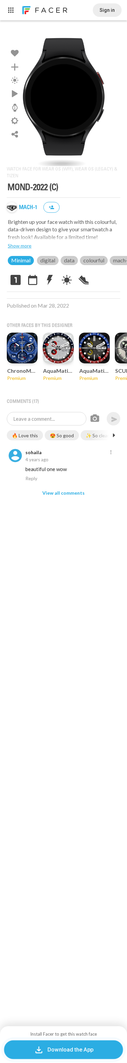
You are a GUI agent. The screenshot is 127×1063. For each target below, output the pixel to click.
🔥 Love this (25, 435)
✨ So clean (98, 435)
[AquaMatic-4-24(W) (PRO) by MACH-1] (58, 348)
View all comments (63, 493)
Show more (19, 246)
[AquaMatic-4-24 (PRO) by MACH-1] (94, 348)
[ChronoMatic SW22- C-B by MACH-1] (22, 348)
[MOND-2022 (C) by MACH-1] (63, 96)
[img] (12, 207)
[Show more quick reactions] (114, 435)
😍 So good (62, 435)
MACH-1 (29, 207)
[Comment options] (111, 452)
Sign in (107, 10)
